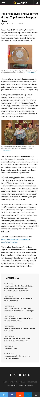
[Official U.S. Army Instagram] (24, 376)
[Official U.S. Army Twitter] (15, 376)
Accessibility (12, 385)
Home (5, 382)
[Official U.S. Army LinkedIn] (29, 376)
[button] (36, 2)
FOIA (21, 385)
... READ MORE (30, 72)
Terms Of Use (32, 382)
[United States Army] (20, 2)
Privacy (22, 382)
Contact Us (13, 382)
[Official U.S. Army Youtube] (20, 376)
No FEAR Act (29, 385)
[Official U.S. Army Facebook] (10, 376)
